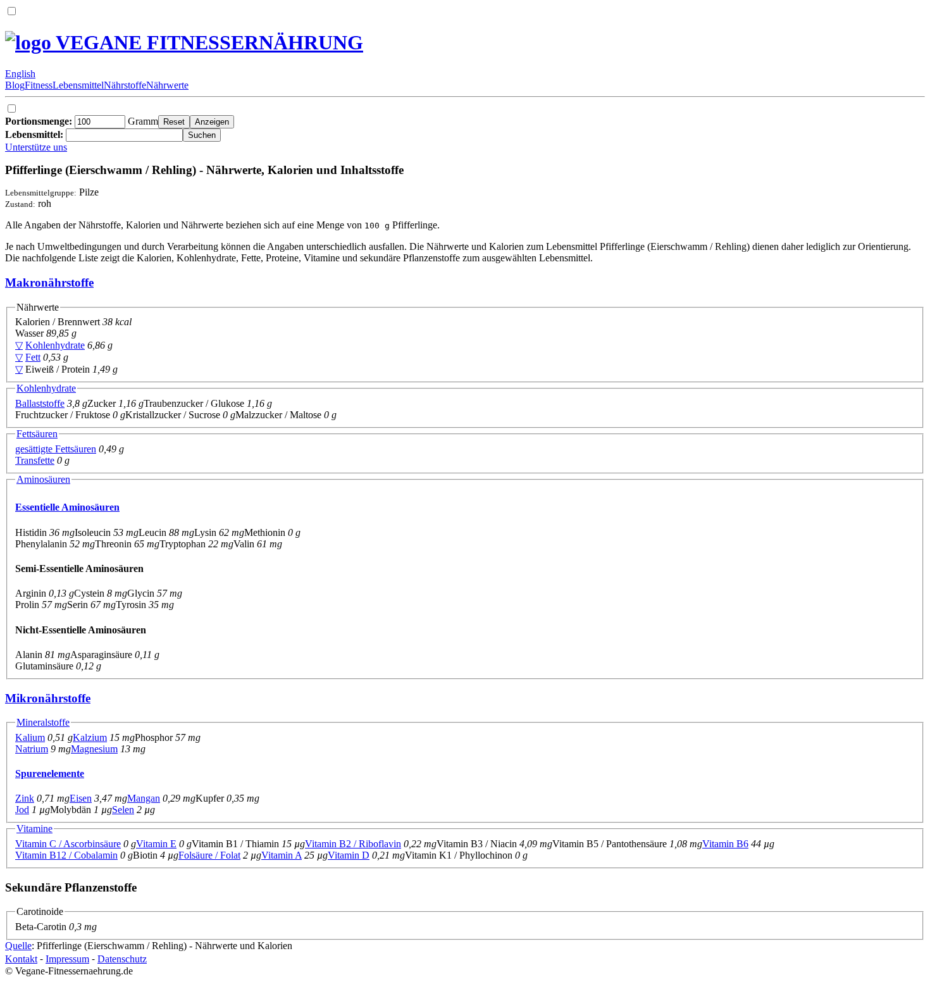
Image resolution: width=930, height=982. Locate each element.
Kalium (30, 737)
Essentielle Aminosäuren (67, 507)
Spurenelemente (49, 773)
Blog (15, 85)
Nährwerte (167, 85)
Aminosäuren (43, 479)
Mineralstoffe (43, 722)
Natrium (31, 748)
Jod (22, 809)
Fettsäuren (37, 433)
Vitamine (34, 828)
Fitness (39, 85)
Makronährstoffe (49, 282)
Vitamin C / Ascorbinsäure (68, 843)
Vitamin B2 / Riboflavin (353, 843)
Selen (123, 809)
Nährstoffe (125, 85)
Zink (24, 798)
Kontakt (21, 959)
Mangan (143, 798)
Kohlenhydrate (55, 345)
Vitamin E (156, 843)
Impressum (67, 959)
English (20, 73)
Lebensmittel (78, 85)
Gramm (81, 121)
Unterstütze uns (36, 147)
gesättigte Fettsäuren (55, 449)
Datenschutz (122, 959)
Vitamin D (348, 855)
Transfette (34, 460)
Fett (32, 357)
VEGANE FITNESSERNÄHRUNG (207, 42)
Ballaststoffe (40, 403)
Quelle (18, 945)
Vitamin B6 (725, 843)
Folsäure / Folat (209, 855)
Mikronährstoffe (47, 698)
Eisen (81, 798)
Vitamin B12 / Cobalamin (66, 855)
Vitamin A (281, 855)
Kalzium (90, 737)
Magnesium (94, 748)
